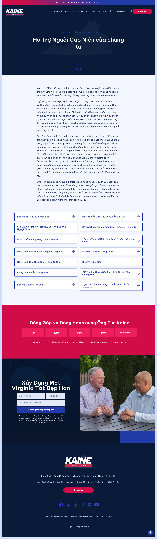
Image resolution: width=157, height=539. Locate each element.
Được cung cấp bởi (78, 527)
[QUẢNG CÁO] (61, 504)
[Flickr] (89, 504)
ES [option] (103, 11)
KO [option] (106, 11)
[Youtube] (96, 504)
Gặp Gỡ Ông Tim (72, 11)
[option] (100, 11)
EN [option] (99, 11)
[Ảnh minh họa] (82, 504)
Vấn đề (84, 11)
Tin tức (92, 11)
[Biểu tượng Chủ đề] (75, 504)
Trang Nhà (57, 11)
